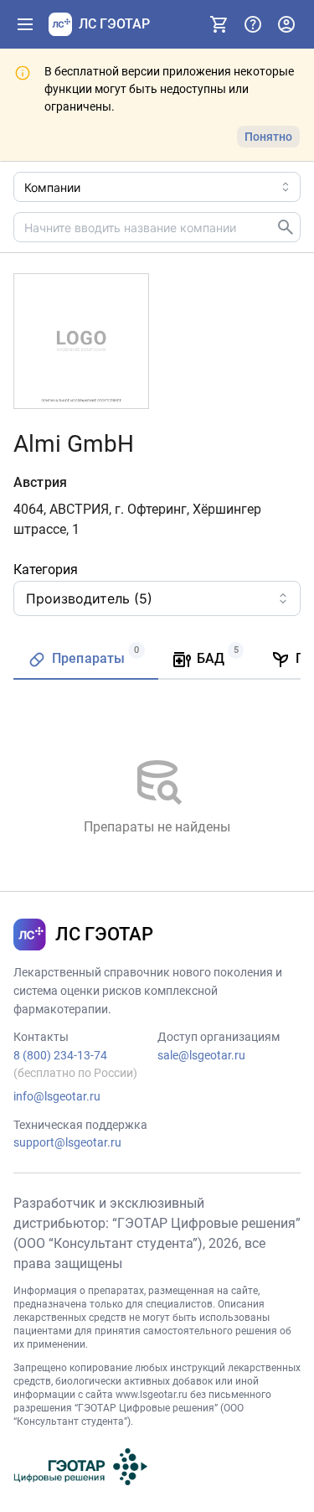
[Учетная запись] (286, 24)
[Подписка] (219, 24)
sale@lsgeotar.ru (201, 1055)
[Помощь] (253, 24)
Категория (45, 569)
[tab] (85, 660)
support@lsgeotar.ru (67, 1142)
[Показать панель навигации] (25, 24)
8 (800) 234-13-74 (60, 1055)
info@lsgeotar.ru (56, 1096)
